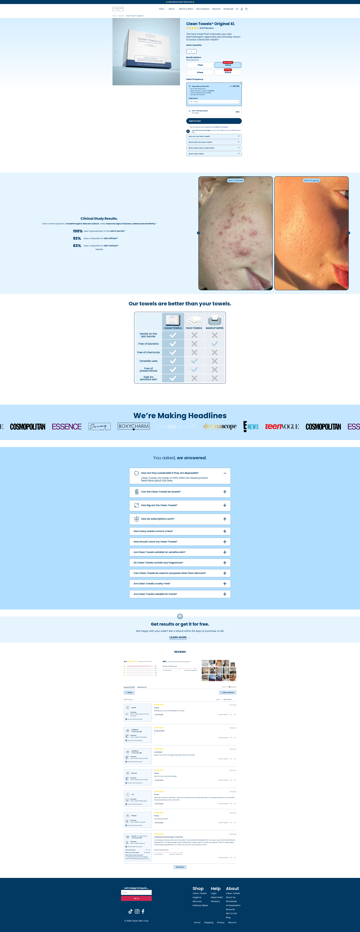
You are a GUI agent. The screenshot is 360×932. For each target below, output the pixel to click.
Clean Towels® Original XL (137, 843)
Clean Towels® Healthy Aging (138, 801)
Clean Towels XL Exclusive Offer (139, 758)
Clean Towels (200, 893)
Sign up (136, 898)
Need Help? (217, 897)
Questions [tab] (142, 687)
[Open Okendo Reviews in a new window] (229, 687)
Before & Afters (186, 9)
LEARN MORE (178, 637)
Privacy (220, 922)
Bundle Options (193, 58)
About (172, 9)
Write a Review (229, 693)
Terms (197, 922)
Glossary (215, 901)
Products (121, 15)
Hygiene (197, 897)
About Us (230, 897)
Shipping (208, 922)
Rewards (216, 9)
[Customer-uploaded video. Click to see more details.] (212, 670)
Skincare (197, 901)
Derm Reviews (202, 9)
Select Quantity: (194, 45)
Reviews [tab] (129, 687)
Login (213, 893)
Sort (218, 699)
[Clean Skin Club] (118, 9)
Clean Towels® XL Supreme (138, 822)
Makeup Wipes (200, 905)
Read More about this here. (157, 480)
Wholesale (228, 9)
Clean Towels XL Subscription (138, 737)
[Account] (242, 9)
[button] (200, 28)
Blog (228, 917)
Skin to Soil (231, 913)
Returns (232, 922)
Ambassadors (233, 905)
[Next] (177, 52)
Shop (162, 9)
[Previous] (115, 52)
